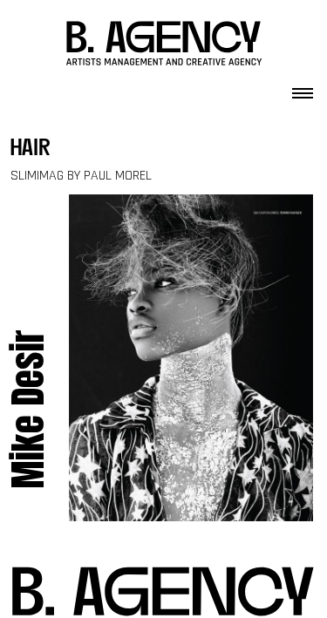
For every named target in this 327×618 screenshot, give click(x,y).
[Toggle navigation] (302, 88)
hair (30, 149)
